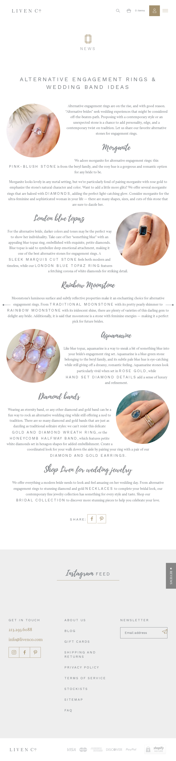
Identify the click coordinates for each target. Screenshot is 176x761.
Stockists (76, 689)
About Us (75, 620)
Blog (70, 631)
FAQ (68, 710)
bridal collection (41, 500)
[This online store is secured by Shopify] (155, 749)
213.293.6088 (20, 630)
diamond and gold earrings (87, 455)
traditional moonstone (82, 304)
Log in (154, 10)
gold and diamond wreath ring (54, 432)
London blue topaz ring (67, 265)
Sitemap (73, 700)
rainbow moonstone (34, 310)
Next (169, 305)
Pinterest (35, 652)
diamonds (57, 193)
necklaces (99, 488)
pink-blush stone (32, 166)
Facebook (24, 652)
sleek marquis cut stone (43, 259)
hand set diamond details (101, 377)
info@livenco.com (26, 640)
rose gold (133, 371)
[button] (171, 576)
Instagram (14, 652)
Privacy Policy (81, 667)
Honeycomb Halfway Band (43, 438)
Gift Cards (77, 642)
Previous (6, 305)
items (140, 10)
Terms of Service (85, 678)
